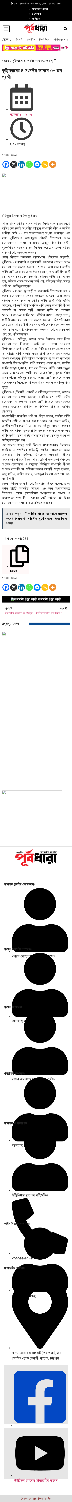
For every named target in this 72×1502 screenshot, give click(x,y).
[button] (6, 28)
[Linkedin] (21, 164)
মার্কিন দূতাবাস (61, 39)
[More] (52, 164)
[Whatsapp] (29, 164)
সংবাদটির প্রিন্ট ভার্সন (49, 599)
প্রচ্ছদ (5, 60)
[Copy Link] (44, 164)
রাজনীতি (31, 39)
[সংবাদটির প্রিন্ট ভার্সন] (24, 599)
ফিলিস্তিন (44, 39)
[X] (13, 164)
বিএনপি (18, 39)
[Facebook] (5, 164)
